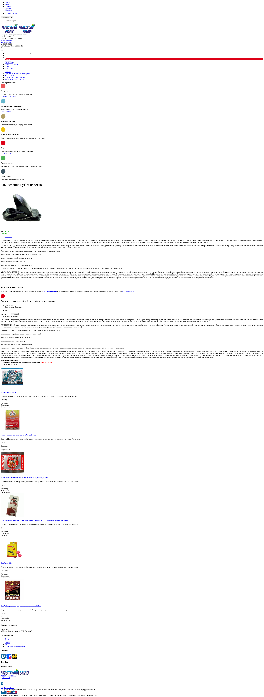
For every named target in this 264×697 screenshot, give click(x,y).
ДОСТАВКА (5, 678)
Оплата (7, 643)
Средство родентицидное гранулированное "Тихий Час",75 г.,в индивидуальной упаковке (34, 520)
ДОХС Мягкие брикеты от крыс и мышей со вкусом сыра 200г (24, 477)
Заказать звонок (6, 42)
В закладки (5, 316)
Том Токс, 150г (6, 563)
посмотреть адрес (50, 291)
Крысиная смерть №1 (9, 392)
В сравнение (13, 316)
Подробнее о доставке (8, 96)
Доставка (8, 641)
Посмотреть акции (7, 153)
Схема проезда (6, 111)
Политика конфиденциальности (16, 646)
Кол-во (3, 314)
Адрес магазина (6, 40)
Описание (8, 237)
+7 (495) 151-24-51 (7, 688)
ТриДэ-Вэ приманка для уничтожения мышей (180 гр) (21, 606)
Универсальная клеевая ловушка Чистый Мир (18, 435)
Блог (6, 644)
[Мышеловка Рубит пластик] (21, 229)
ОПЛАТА (4, 680)
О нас (7, 639)
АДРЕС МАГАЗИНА (8, 676)
